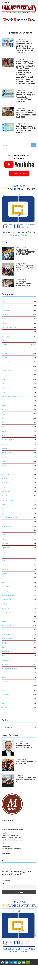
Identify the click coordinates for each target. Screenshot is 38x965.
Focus (3, 435)
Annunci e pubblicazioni (9, 327)
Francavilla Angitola (8, 440)
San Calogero (6, 586)
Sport (3, 647)
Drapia (4, 401)
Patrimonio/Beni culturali (9, 517)
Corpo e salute (6, 362)
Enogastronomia (7, 414)
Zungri (4, 712)
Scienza (4, 617)
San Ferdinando (7, 599)
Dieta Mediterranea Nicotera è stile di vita (14, 396)
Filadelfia (4, 431)
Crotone (4, 379)
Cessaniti (4, 358)
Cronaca (4, 375)
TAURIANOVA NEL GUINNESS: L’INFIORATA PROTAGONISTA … (25, 252)
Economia (5, 405)
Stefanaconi (5, 651)
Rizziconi (4, 565)
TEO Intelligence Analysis (9, 669)
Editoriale (4, 409)
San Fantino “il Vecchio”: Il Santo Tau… (26, 763)
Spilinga (4, 643)
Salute (3, 582)
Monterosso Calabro (8, 500)
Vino (3, 699)
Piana (3, 522)
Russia (4, 578)
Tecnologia (5, 664)
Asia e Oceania (6, 336)
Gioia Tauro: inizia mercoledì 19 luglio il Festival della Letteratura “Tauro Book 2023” (25, 97)
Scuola (4, 621)
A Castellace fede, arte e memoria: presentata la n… (26, 780)
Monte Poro (5, 496)
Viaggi (3, 690)
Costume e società (7, 371)
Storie (3, 656)
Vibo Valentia (6, 694)
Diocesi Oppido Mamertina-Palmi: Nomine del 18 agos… (24, 745)
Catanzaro (5, 353)
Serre (3, 630)
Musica (4, 504)
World (3, 703)
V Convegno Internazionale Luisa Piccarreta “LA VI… (24, 284)
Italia (3, 461)
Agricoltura (5, 306)
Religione (4, 552)
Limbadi (4, 478)
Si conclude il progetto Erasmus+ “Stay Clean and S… (25, 268)
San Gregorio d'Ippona (9, 604)
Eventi (3, 427)
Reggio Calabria (6, 548)
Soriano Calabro (7, 634)
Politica (4, 539)
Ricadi (3, 556)
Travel (3, 673)
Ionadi (4, 457)
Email (3, 884)
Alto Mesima (5, 310)
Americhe (4, 323)
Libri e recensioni (7, 474)
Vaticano (4, 686)
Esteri (3, 418)
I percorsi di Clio (7, 453)
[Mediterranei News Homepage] (12, 804)
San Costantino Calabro (9, 595)
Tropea (4, 677)
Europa (4, 422)
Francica (4, 444)
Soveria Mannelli (7, 638)
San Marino (5, 608)
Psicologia (5, 543)
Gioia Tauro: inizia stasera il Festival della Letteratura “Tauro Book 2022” (26, 129)
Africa (3, 301)
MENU (6, 3)
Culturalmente (6, 388)
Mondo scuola (6, 491)
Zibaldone (5, 707)
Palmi (3, 513)
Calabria (4, 345)
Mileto (4, 487)
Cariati (4, 349)
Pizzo (3, 530)
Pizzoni (4, 535)
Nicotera (4, 509)
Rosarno (4, 574)
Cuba (3, 383)
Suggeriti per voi (7, 660)
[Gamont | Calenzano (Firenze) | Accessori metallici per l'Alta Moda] (19, 210)
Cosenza (4, 366)
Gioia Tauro (5, 448)
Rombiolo (5, 569)
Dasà (3, 392)
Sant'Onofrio (6, 612)
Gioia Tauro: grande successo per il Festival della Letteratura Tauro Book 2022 (26, 113)
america (4, 319)
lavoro (4, 470)
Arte (3, 332)
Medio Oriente (6, 483)
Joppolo (4, 466)
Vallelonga (5, 682)
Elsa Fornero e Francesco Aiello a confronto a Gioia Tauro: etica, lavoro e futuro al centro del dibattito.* (25, 47)
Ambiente (5, 314)
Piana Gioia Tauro (7, 526)
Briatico (4, 340)
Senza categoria (6, 625)
